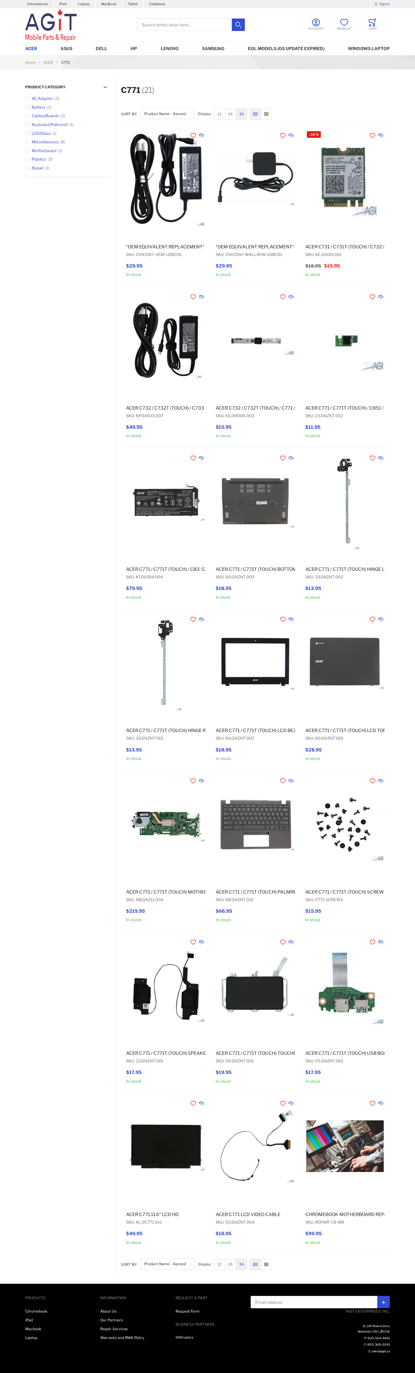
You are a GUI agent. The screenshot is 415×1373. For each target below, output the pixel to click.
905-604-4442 (379, 1338)
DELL (101, 48)
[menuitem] (219, 114)
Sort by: (129, 114)
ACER (31, 48)
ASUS (66, 48)
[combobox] (191, 25)
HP (134, 48)
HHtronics (184, 1337)
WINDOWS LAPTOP (369, 48)
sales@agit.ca (381, 1351)
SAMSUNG (213, 48)
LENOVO (170, 48)
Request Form (188, 1311)
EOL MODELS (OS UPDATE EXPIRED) (286, 48)
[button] (193, 135)
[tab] (68, 87)
